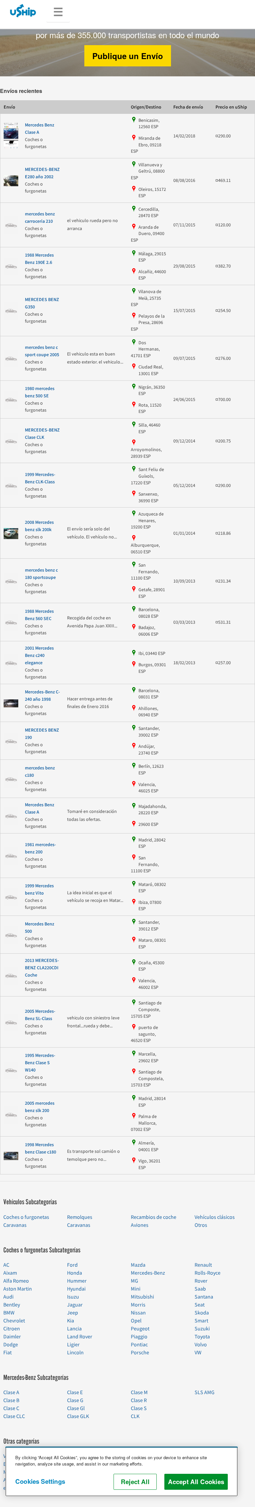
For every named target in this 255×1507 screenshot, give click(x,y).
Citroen (11, 1328)
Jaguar (75, 1305)
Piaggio (139, 1336)
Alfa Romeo (16, 1281)
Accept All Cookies (196, 1481)
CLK (135, 1416)
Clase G (75, 1400)
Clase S (139, 1408)
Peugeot (140, 1328)
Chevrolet (14, 1320)
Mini (135, 1289)
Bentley (11, 1305)
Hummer (77, 1281)
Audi (8, 1297)
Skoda (202, 1312)
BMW (9, 1312)
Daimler (12, 1336)
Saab (200, 1289)
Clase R (139, 1400)
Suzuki (202, 1328)
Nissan (138, 1312)
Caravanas (15, 1225)
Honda (74, 1273)
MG (134, 1281)
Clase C (11, 1408)
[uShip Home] (23, 10)
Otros (201, 1225)
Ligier (73, 1344)
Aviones (139, 1225)
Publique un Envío (127, 55)
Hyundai (76, 1289)
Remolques (79, 1217)
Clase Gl (76, 1408)
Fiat (7, 1352)
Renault (203, 1265)
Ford (72, 1265)
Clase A (11, 1392)
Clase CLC (14, 1416)
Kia (70, 1320)
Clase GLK (78, 1416)
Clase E (75, 1392)
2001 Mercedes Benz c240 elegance (39, 656)
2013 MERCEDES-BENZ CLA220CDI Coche (42, 968)
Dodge (10, 1344)
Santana (204, 1297)
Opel (136, 1320)
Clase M (139, 1392)
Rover (201, 1281)
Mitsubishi (142, 1297)
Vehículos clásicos (215, 1217)
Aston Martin (17, 1289)
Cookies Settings (40, 1481)
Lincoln (75, 1352)
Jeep (72, 1312)
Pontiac (139, 1344)
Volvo (201, 1344)
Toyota (202, 1336)
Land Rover (79, 1336)
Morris (138, 1305)
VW (198, 1352)
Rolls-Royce (207, 1273)
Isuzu (73, 1297)
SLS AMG (204, 1392)
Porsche (140, 1352)
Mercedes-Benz (148, 1273)
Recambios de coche (153, 1217)
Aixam (10, 1273)
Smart (201, 1320)
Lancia (74, 1328)
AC (6, 1265)
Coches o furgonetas (26, 1217)
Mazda (138, 1265)
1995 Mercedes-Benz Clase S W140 (40, 1063)
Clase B (11, 1400)
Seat (200, 1305)
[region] (121, 1471)
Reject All (135, 1481)
